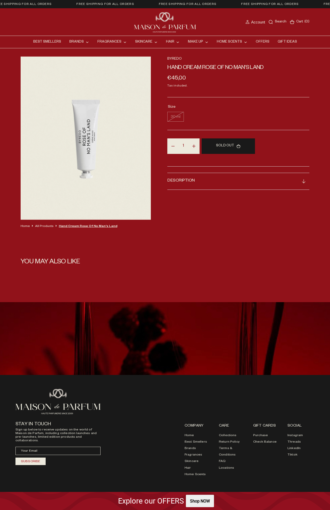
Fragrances (193, 455)
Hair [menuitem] (170, 42)
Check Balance (265, 442)
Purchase (260, 435)
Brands (190, 448)
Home (25, 226)
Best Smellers (196, 442)
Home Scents (195, 474)
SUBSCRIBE (30, 462)
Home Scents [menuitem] (229, 42)
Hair (188, 468)
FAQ (222, 461)
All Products (44, 226)
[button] (255, 22)
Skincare (192, 461)
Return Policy (229, 442)
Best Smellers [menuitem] (47, 42)
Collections (228, 435)
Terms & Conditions (227, 452)
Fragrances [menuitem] (109, 42)
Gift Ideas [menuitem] (287, 42)
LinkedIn (294, 448)
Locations (226, 468)
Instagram (295, 435)
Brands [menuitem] (76, 42)
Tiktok (292, 455)
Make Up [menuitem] (195, 42)
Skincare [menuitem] (143, 42)
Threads (294, 442)
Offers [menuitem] (262, 42)
